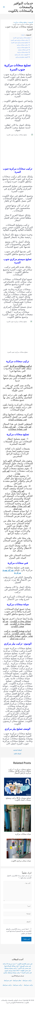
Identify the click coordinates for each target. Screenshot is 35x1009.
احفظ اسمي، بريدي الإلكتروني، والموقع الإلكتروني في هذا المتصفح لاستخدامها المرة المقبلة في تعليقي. (18, 931)
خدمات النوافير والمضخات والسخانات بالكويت (20, 7)
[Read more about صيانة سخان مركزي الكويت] (19, 848)
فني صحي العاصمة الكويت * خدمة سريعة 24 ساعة (17, 964)
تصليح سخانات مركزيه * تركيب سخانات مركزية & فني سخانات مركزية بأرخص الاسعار (19, 771)
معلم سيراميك (17, 980)
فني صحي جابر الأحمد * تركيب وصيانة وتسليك (17, 968)
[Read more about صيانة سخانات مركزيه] (17, 818)
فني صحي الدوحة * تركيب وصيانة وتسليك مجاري (18, 972)
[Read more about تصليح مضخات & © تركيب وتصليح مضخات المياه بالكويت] (17, 786)
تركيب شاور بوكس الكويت (17, 632)
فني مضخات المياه (17, 419)
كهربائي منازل (24, 426)
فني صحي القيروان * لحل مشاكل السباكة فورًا (17, 966)
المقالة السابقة (17, 750)
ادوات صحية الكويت (21, 630)
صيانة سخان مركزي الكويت (21, 861)
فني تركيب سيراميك (13, 637)
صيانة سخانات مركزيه (23, 834)
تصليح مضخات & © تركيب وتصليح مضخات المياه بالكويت (18, 799)
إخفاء (23, 35)
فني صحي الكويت (14, 625)
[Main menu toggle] (4, 7)
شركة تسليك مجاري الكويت (17, 622)
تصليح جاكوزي (14, 635)
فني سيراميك (8, 980)
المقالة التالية (17, 753)
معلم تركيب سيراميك (13, 507)
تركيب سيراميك (27, 980)
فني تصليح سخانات (17, 429)
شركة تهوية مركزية (12, 571)
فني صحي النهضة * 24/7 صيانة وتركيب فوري (18, 970)
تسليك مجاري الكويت (20, 621)
